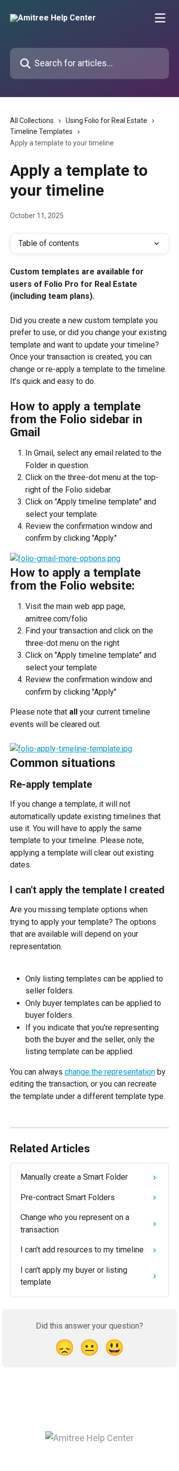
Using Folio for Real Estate (106, 120)
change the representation (110, 1072)
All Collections (32, 120)
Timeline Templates (41, 131)
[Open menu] (160, 18)
